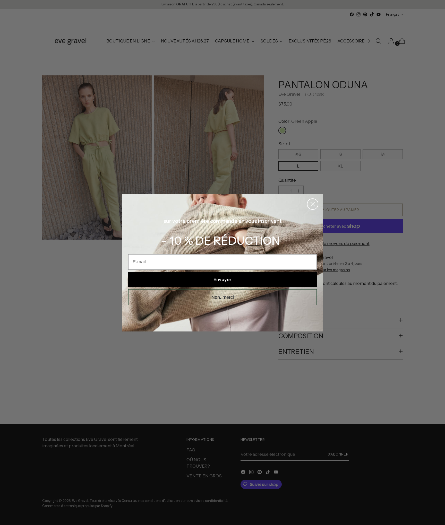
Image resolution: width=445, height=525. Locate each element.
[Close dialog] (312, 204)
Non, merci (222, 297)
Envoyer (222, 279)
